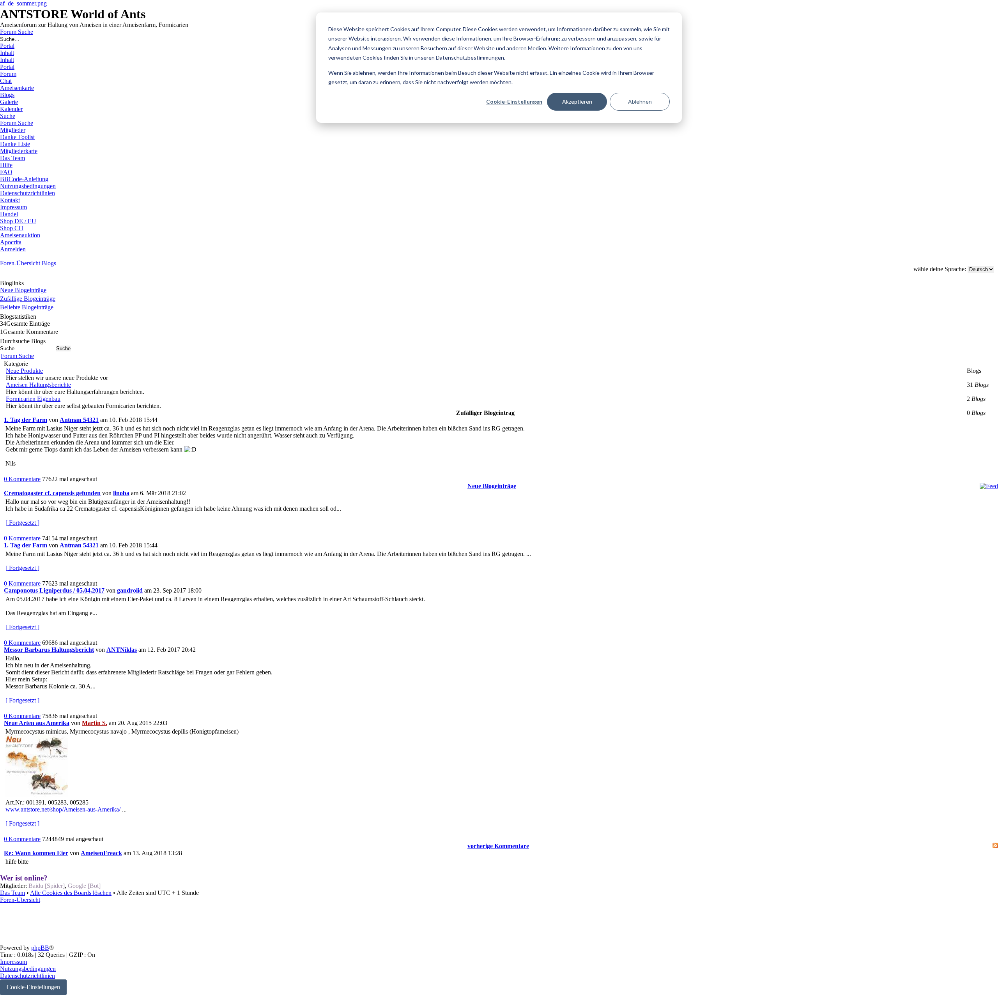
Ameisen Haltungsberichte (38, 384)
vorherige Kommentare (498, 846)
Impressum (13, 961)
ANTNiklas (121, 649)
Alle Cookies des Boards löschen (70, 892)
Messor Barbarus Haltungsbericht (49, 649)
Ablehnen (640, 101)
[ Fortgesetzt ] (22, 522)
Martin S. (94, 723)
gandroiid (130, 590)
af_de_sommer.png (23, 3)
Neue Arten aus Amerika (36, 723)
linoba (121, 493)
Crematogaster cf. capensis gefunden (52, 493)
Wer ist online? (24, 878)
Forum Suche (17, 356)
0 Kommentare (22, 479)
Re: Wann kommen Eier (36, 853)
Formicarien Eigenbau (33, 398)
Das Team (12, 892)
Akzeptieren (577, 101)
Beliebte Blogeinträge (26, 307)
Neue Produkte (24, 370)
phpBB (40, 947)
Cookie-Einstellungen (514, 101)
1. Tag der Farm (25, 419)
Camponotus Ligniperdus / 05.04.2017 (54, 590)
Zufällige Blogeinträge (27, 298)
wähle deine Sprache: (939, 269)
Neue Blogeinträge (23, 290)
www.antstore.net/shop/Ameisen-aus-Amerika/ (62, 809)
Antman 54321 (79, 419)
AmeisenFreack (101, 853)
